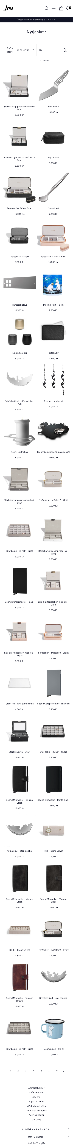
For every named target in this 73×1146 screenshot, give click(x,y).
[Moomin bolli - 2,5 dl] (53, 1028)
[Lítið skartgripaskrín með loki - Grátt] (53, 581)
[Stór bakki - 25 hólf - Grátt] (19, 530)
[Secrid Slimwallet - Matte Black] (53, 779)
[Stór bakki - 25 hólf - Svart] (53, 731)
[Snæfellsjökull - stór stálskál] (53, 977)
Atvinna (36, 1097)
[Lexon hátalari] (19, 332)
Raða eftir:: (18, 50)
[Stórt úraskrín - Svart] (19, 731)
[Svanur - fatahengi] (53, 380)
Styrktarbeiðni (36, 1101)
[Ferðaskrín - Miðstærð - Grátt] (53, 479)
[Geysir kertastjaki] (19, 431)
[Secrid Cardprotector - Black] (19, 581)
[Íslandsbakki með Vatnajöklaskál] (53, 431)
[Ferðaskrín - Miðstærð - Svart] (53, 929)
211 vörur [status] (44, 60)
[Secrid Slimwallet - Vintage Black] (19, 878)
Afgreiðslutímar (36, 1088)
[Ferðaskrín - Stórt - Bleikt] (53, 235)
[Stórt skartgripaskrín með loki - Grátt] (19, 479)
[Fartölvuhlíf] (53, 332)
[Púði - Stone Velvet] (53, 830)
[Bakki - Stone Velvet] (19, 929)
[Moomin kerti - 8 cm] (53, 284)
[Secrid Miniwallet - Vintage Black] (53, 878)
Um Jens (36, 1119)
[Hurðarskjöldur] (19, 284)
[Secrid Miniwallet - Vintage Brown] (19, 977)
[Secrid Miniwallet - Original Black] (19, 779)
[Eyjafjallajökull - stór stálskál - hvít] (19, 380)
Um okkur (35, 1136)
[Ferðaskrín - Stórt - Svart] (19, 187)
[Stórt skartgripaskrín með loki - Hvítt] (53, 530)
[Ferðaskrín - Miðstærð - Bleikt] (53, 632)
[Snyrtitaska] (53, 136)
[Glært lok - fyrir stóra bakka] (19, 682)
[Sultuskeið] (53, 187)
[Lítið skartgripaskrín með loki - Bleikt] (19, 632)
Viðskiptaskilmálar (36, 1106)
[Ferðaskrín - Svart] (19, 235)
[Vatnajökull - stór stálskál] (19, 830)
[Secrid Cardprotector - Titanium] (53, 682)
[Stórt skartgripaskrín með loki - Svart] (19, 85)
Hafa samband (36, 1092)
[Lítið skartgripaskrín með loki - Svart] (19, 136)
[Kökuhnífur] (53, 85)
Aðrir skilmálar (36, 1115)
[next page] (63, 1070)
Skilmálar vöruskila (36, 1110)
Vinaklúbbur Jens (35, 1128)
